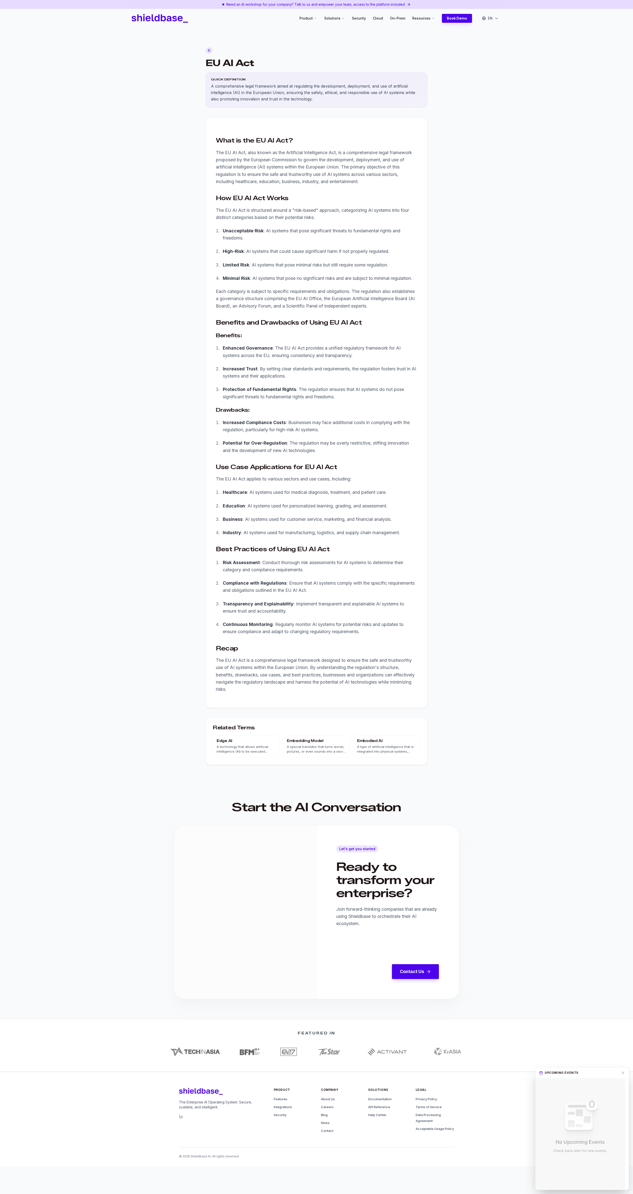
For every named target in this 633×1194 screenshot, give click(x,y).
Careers (327, 1107)
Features (280, 1099)
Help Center (377, 1115)
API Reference (379, 1107)
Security (359, 18)
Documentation (380, 1099)
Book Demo (457, 18)
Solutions (332, 18)
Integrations (283, 1107)
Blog (324, 1115)
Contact (327, 1131)
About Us (328, 1099)
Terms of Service (429, 1107)
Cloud (378, 18)
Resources (421, 18)
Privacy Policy (426, 1099)
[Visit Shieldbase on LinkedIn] (181, 1117)
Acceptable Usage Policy (435, 1129)
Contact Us (412, 971)
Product (306, 18)
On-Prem (397, 18)
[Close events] (623, 1073)
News (325, 1123)
